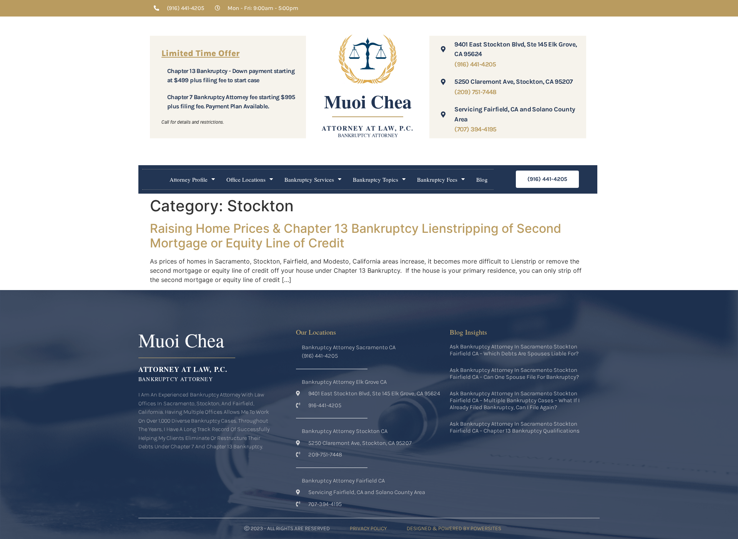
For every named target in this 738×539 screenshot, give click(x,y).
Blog (482, 179)
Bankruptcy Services (309, 179)
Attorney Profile (189, 179)
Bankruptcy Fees (437, 179)
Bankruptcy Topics (375, 179)
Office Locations (246, 179)
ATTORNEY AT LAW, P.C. (368, 128)
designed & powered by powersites (454, 528)
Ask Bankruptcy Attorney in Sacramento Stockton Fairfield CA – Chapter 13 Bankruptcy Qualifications (515, 427)
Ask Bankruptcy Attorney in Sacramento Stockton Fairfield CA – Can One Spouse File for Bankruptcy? (514, 373)
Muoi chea (368, 101)
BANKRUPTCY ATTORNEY (368, 135)
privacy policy (368, 528)
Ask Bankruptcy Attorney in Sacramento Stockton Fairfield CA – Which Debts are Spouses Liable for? (514, 350)
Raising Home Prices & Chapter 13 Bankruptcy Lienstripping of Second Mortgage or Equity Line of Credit (355, 235)
